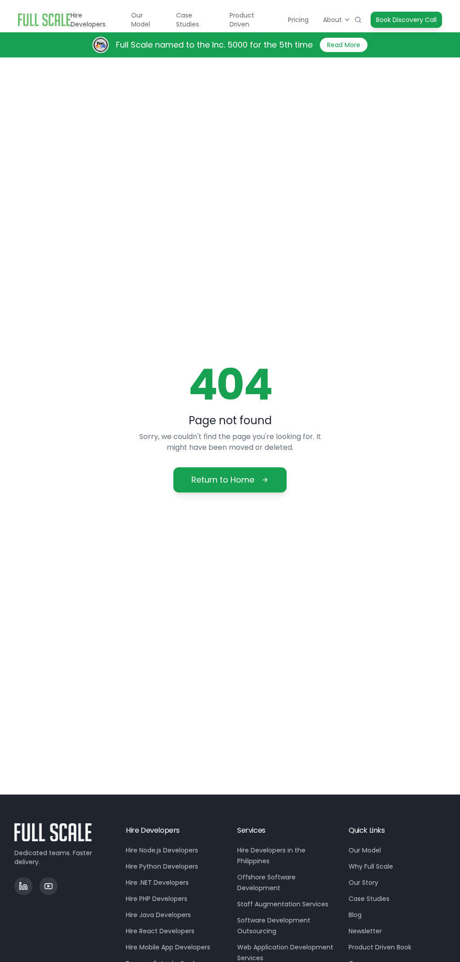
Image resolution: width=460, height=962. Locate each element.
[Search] (358, 20)
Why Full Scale (371, 866)
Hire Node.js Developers (162, 850)
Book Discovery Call (406, 19)
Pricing (298, 19)
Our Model (140, 20)
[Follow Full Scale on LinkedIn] (23, 886)
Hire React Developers (160, 931)
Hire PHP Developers (156, 898)
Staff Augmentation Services (282, 904)
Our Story (363, 882)
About (332, 19)
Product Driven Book (380, 947)
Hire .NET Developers (157, 882)
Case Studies (187, 20)
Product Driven (242, 20)
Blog (355, 914)
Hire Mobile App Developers (168, 947)
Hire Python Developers (162, 866)
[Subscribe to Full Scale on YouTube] (49, 886)
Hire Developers (88, 20)
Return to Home (222, 479)
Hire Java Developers (158, 914)
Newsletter (365, 931)
